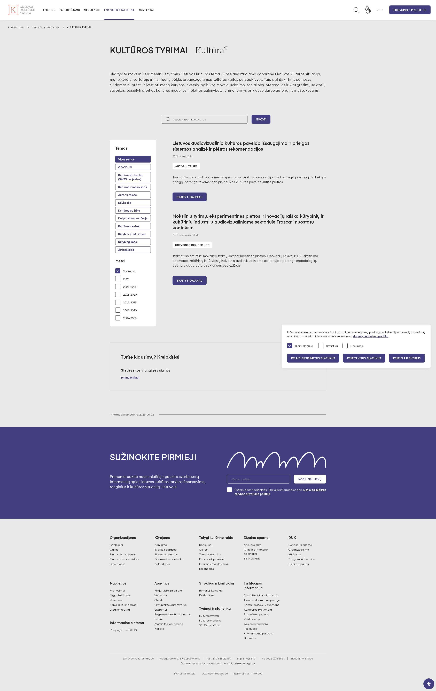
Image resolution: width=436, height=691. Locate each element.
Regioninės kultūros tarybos (172, 614)
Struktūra (160, 600)
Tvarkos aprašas (165, 549)
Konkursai (116, 545)
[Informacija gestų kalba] (367, 9)
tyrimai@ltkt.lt (130, 377)
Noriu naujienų (309, 479)
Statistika (332, 346)
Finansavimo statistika (124, 559)
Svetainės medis (184, 673)
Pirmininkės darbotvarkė (170, 604)
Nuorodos (250, 638)
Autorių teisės (127, 195)
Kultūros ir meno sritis (132, 187)
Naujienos (92, 10)
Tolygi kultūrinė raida (301, 559)
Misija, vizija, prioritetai (168, 590)
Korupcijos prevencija (258, 609)
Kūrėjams (294, 554)
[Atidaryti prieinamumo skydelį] (428, 683)
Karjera (159, 628)
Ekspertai (160, 609)
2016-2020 (130, 294)
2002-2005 (130, 318)
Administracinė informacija (261, 595)
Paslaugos (250, 628)
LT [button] (378, 10)
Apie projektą (252, 545)
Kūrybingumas (127, 242)
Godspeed (221, 673)
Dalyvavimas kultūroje (132, 218)
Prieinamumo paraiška (259, 633)
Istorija (158, 619)
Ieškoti (261, 119)
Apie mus (49, 10)
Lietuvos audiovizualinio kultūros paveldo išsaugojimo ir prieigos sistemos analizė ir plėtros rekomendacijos (241, 146)
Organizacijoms (298, 549)
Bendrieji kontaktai (211, 590)
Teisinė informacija (256, 624)
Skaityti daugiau (190, 197)
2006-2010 (130, 310)
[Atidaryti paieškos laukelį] (356, 9)
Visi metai (129, 271)
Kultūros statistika (210, 620)
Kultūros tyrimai (209, 615)
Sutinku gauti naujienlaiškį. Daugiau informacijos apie (280, 492)
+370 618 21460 (221, 658)
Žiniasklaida (126, 249)
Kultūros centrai (128, 226)
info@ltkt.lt (249, 658)
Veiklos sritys (252, 619)
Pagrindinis (16, 27)
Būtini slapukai (304, 346)
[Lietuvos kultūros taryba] (21, 10)
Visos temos (126, 159)
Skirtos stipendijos (166, 554)
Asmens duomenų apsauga (262, 600)
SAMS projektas (209, 625)
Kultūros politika (129, 210)
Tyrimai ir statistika (119, 10)
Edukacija (124, 202)
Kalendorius (117, 564)
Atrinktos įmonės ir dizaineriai (256, 551)
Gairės (114, 549)
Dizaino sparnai (298, 564)
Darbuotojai (206, 595)
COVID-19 (125, 167)
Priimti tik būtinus (407, 358)
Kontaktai (146, 10)
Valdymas (161, 595)
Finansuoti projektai (122, 554)
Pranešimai (117, 590)
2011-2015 (130, 302)
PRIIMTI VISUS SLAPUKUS (364, 358)
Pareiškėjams (69, 10)
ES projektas (252, 558)
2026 (126, 279)
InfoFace (256, 673)
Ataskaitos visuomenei (169, 624)
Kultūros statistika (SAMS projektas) (130, 177)
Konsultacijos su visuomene (261, 604)
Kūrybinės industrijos (131, 234)
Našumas (356, 346)
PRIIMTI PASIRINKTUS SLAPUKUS (313, 358)
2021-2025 (130, 286)
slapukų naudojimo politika (370, 336)
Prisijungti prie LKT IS (409, 10)
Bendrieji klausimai (300, 545)
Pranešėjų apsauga (256, 614)
